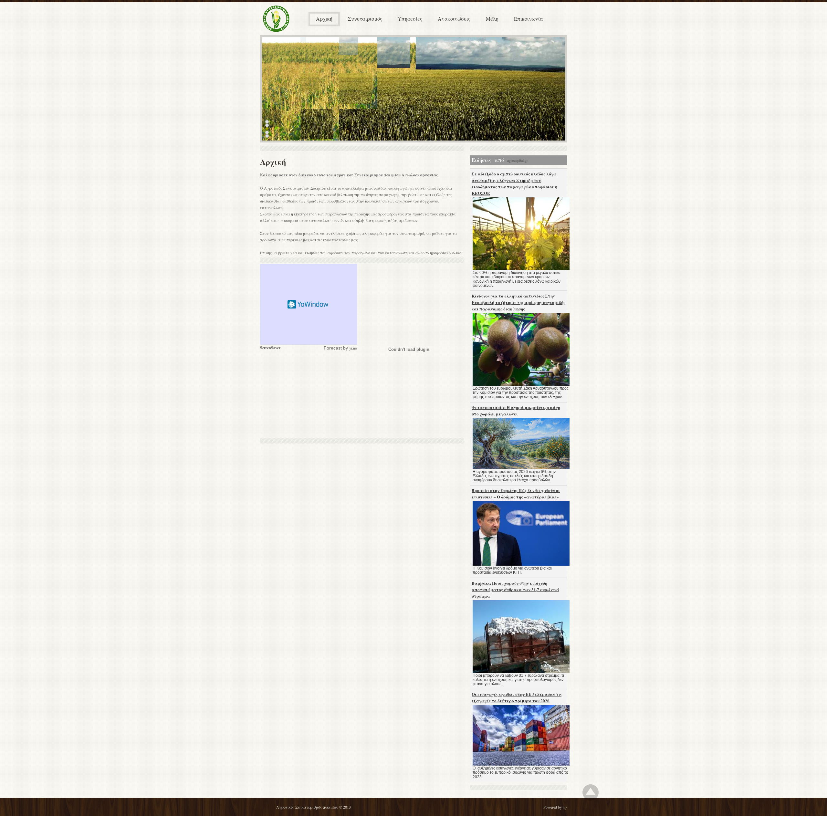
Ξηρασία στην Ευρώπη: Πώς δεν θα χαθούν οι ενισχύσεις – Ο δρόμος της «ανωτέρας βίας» (516, 493)
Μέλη (492, 18)
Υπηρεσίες (410, 18)
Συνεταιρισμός (365, 18)
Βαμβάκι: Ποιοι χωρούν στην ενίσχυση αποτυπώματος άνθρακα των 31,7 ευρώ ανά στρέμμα (515, 589)
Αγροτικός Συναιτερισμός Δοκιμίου (307, 807)
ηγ (565, 807)
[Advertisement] (308, 394)
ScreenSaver (270, 347)
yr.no (353, 347)
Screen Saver (308, 304)
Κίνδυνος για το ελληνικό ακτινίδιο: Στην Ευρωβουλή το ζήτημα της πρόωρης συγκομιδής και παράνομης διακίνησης (518, 302)
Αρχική (324, 18)
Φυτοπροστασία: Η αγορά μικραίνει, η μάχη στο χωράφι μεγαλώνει (516, 410)
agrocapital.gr (517, 160)
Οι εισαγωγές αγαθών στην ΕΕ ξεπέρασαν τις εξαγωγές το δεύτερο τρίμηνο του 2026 (517, 697)
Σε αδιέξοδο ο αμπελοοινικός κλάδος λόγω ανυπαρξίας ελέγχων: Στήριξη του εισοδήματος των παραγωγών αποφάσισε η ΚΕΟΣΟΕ (514, 183)
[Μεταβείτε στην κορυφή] (590, 792)
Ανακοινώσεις (454, 18)
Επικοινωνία (528, 18)
